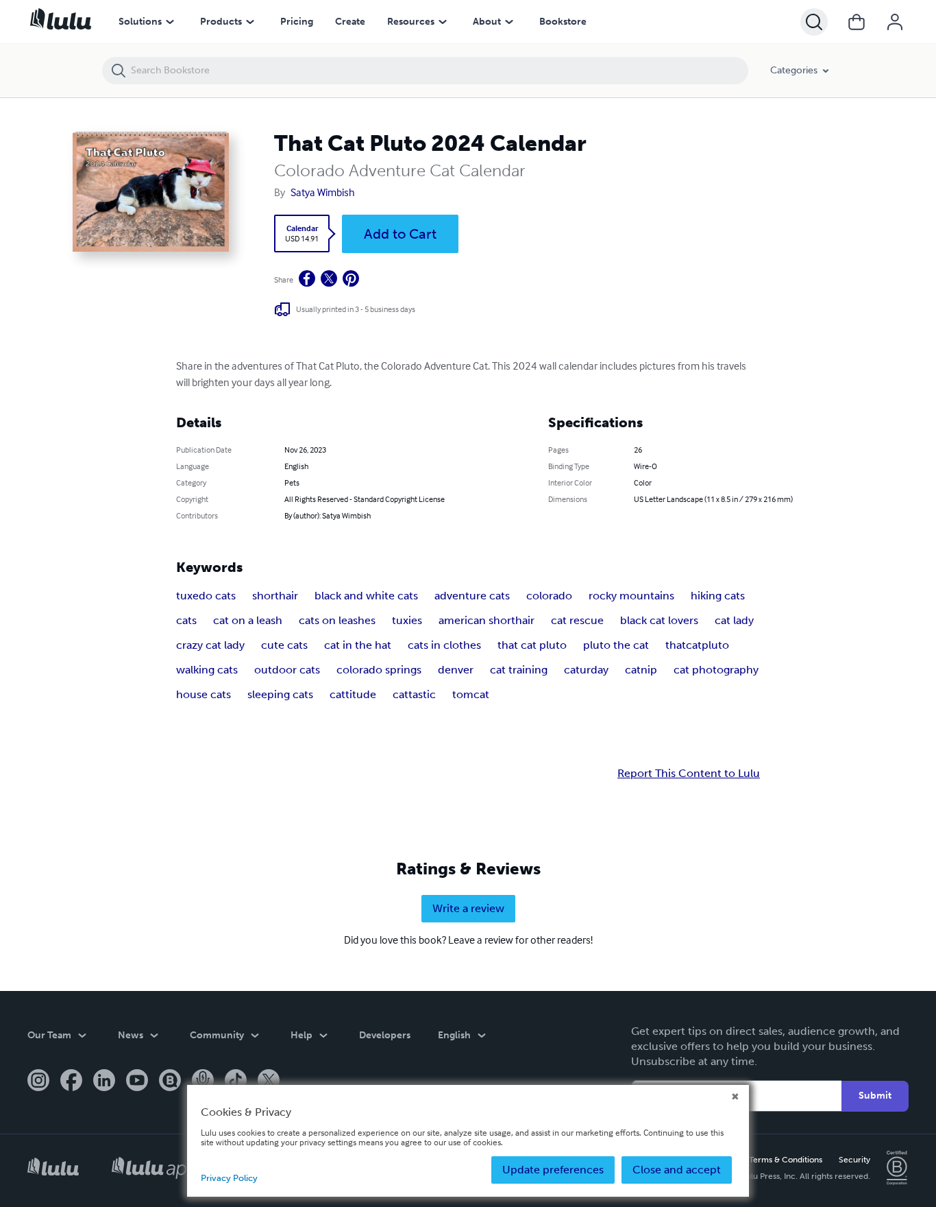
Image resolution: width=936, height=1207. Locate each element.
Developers (384, 1035)
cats (186, 620)
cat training (518, 669)
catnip (641, 669)
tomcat (470, 694)
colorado (549, 595)
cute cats (284, 645)
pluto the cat (616, 645)
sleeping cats (280, 694)
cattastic (414, 694)
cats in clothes (444, 645)
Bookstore (563, 21)
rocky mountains (631, 595)
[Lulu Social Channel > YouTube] (137, 1081)
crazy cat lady (210, 645)
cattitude (353, 694)
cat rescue (577, 620)
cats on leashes (337, 620)
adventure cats (472, 595)
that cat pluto (532, 645)
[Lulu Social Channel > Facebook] (71, 1081)
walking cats (207, 669)
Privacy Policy (229, 1178)
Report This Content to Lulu (688, 773)
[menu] (170, 22)
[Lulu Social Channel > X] (269, 1081)
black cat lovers (659, 620)
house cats (203, 694)
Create (350, 21)
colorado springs (378, 669)
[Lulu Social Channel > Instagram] (38, 1081)
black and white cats (366, 595)
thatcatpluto (697, 645)
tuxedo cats (206, 595)
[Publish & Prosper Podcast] (203, 1081)
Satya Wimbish (323, 192)
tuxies (407, 620)
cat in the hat (357, 645)
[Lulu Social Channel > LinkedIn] (104, 1081)
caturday (586, 669)
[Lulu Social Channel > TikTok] (236, 1081)
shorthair (275, 595)
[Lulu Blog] (170, 1081)
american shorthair (486, 620)
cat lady (734, 620)
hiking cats (718, 595)
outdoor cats (287, 669)
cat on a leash (247, 620)
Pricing (296, 21)
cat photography (716, 669)
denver (455, 669)
